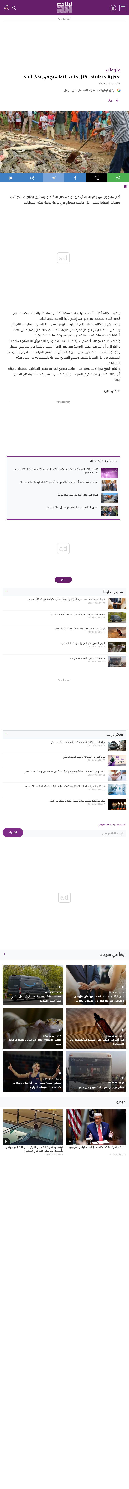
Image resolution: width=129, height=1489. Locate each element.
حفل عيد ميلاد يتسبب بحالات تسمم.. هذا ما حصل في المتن (77, 801)
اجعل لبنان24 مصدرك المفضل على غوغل (90, 90)
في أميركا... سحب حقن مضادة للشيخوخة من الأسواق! (80, 629)
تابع (63, 579)
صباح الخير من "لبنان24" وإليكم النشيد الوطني (84, 757)
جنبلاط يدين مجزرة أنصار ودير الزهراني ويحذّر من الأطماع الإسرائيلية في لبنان (59, 482)
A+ (110, 100)
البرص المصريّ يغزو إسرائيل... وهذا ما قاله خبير (83, 643)
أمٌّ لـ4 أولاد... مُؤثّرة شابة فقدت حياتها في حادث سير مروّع (78, 742)
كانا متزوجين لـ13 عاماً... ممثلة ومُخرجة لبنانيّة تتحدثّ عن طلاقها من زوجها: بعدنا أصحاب (64, 771)
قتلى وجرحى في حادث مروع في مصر (87, 658)
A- (117, 100)
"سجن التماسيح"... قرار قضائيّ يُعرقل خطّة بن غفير (72, 507)
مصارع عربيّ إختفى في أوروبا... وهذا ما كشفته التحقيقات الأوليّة (37, 1085)
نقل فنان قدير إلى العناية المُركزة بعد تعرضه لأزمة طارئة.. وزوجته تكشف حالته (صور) (65, 786)
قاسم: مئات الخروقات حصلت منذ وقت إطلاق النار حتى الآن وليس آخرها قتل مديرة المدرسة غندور (56, 471)
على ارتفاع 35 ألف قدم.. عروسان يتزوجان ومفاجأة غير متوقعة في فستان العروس (66, 599)
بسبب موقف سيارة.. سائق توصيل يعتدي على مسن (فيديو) (77, 614)
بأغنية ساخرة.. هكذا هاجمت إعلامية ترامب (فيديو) (97, 1148)
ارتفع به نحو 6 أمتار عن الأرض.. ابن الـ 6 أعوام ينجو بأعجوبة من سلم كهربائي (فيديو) (34, 1149)
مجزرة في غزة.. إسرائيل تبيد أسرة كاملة (77, 495)
